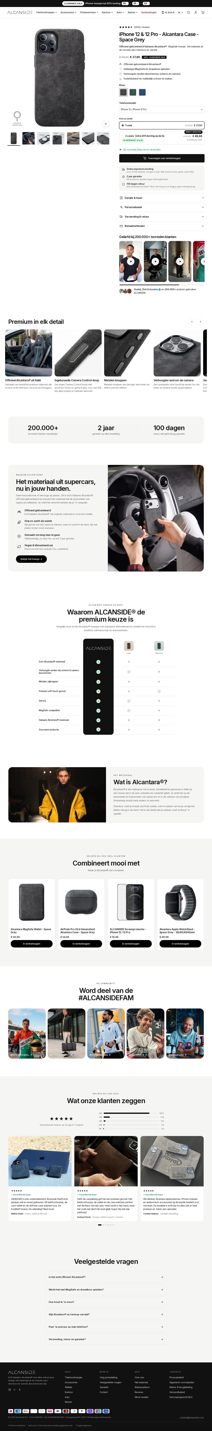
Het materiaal (141, 1382)
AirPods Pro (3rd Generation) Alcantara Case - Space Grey (77, 931)
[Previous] (192, 321)
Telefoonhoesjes (45, 12)
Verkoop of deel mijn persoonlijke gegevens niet (50, 1425)
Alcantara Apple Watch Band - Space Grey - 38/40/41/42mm (177, 931)
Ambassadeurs (142, 1387)
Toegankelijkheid (83, 1425)
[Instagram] (9, 1390)
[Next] (200, 321)
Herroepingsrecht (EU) (181, 1397)
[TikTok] (14, 1390)
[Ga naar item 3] (43, 139)
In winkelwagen (31, 943)
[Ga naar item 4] (58, 139)
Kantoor (106, 12)
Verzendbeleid (177, 1392)
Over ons (139, 1377)
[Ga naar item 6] (88, 139)
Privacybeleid (176, 1377)
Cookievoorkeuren (16, 1425)
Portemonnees (88, 12)
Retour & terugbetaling (180, 1387)
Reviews (139, 1392)
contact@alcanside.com (192, 1417)
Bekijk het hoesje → (31, 559)
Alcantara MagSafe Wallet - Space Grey (31, 931)
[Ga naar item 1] (13, 139)
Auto (119, 12)
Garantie (104, 1387)
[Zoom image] (105, 123)
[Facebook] (19, 1390)
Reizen (131, 12)
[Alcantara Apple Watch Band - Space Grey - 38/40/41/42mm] (180, 902)
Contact (104, 1392)
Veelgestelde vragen (110, 1382)
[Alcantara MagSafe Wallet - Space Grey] (31, 902)
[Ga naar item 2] (28, 139)
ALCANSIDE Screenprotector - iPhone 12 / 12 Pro (128, 931)
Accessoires (67, 12)
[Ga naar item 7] (103, 139)
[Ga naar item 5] (73, 139)
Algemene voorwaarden (181, 1382)
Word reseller (142, 1397)
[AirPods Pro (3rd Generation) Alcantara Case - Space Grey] (81, 902)
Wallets (68, 1387)
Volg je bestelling (108, 1377)
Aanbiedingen (148, 12)
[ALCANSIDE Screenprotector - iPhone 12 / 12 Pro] (131, 902)
